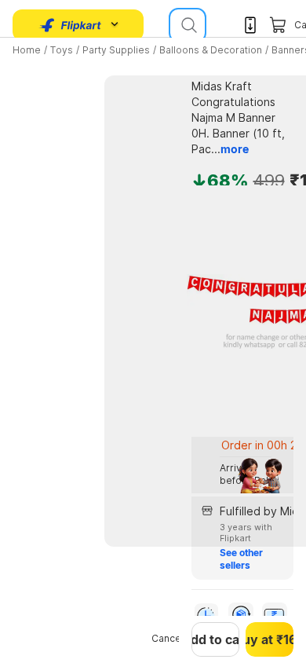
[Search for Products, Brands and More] (187, 25)
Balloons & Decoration (210, 50)
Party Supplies (116, 50)
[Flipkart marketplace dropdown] (70, 25)
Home (27, 50)
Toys (61, 50)
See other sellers (242, 559)
